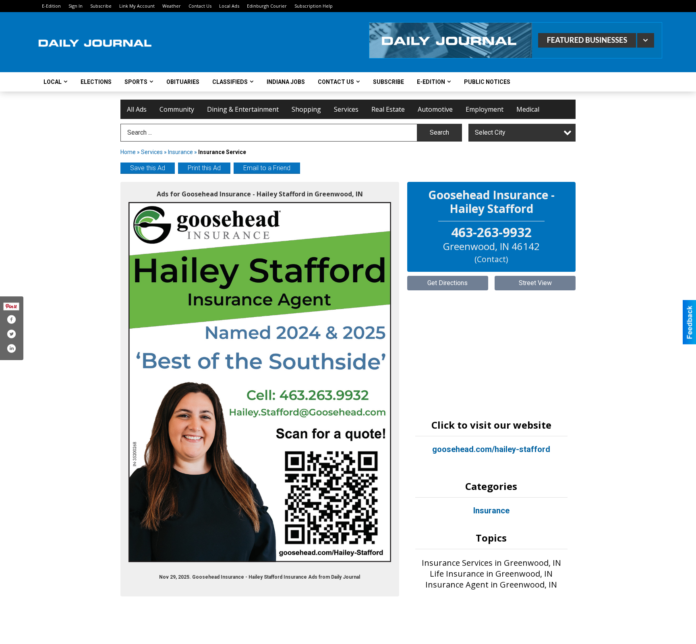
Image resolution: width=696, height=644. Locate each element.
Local (53, 82)
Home (128, 152)
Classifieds (230, 82)
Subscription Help (313, 6)
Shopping (306, 109)
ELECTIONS (96, 82)
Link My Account (137, 6)
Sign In (75, 6)
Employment (484, 109)
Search (439, 132)
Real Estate (388, 109)
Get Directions (447, 283)
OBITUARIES (182, 82)
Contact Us (199, 6)
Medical (527, 109)
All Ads (137, 109)
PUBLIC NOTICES (487, 82)
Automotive (435, 109)
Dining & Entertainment (243, 109)
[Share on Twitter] (11, 334)
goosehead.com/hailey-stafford (491, 449)
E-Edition (51, 6)
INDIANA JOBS (286, 82)
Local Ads (229, 6)
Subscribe (101, 6)
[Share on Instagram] (11, 348)
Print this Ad (204, 168)
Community (177, 109)
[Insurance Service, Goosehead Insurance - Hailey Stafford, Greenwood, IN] (259, 382)
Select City (490, 132)
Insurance (180, 152)
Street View (535, 283)
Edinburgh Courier (267, 6)
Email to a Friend (266, 168)
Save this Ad (147, 168)
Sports (135, 82)
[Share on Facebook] (11, 319)
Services (346, 109)
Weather (171, 6)
